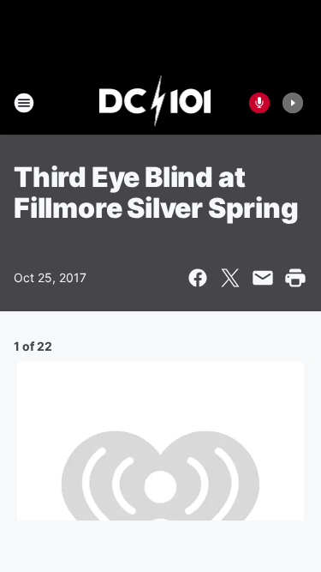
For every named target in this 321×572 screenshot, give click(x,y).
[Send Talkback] (259, 103)
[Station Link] (155, 102)
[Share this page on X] (230, 278)
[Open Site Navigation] (24, 103)
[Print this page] (295, 278)
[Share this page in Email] (263, 278)
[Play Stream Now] (292, 103)
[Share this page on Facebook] (198, 278)
